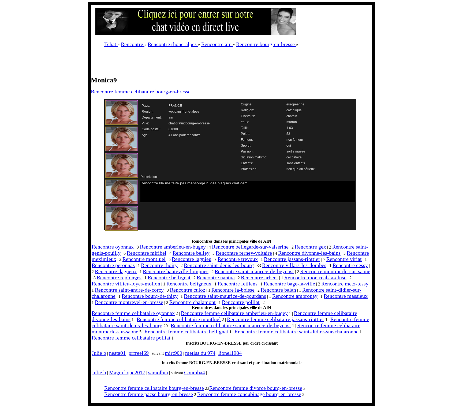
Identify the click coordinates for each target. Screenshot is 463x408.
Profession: (249, 169)
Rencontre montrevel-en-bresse (129, 302)
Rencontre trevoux (238, 259)
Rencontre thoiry (159, 265)
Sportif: (246, 145)
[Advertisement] (226, 64)
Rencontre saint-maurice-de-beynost (254, 271)
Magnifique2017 (127, 372)
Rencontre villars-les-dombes (294, 265)
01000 (173, 129)
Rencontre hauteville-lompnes (175, 271)
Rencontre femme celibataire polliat (131, 338)
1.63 (289, 128)
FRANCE (175, 106)
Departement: (152, 117)
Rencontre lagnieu (191, 259)
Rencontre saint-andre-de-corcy (129, 290)
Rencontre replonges (119, 277)
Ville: (145, 123)
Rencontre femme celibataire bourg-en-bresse (141, 91)
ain (171, 117)
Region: (147, 111)
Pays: (146, 106)
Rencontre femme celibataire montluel (179, 319)
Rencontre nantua (216, 277)
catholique (294, 110)
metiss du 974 (200, 353)
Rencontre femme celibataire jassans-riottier (275, 319)
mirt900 (173, 353)
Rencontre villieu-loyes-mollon (126, 284)
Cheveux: (248, 116)
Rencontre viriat (344, 259)
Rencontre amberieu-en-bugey (173, 247)
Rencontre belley (191, 253)
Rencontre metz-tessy (344, 284)
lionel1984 (230, 353)
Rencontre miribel (146, 253)
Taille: (245, 128)
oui (288, 145)
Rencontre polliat (241, 302)
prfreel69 (139, 353)
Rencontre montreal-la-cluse (315, 277)
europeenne (295, 104)
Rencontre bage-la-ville (289, 284)
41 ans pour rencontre (185, 135)
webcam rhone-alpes (184, 111)
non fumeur (294, 140)
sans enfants (295, 163)
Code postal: (151, 129)
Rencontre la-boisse (233, 290)
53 (288, 134)
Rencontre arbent (259, 277)
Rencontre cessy (350, 265)
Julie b (99, 353)
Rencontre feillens (237, 284)
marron (291, 122)
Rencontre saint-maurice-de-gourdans (225, 296)
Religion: (247, 110)
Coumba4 (194, 372)
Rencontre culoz (187, 290)
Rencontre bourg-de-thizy (150, 296)
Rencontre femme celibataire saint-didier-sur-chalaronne (296, 331)
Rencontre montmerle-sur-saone (335, 271)
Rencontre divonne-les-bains (309, 253)
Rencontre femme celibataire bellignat (186, 331)
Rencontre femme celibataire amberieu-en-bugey (234, 313)
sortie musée (295, 151)
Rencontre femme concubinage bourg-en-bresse (249, 394)
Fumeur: (247, 140)
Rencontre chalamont (192, 302)
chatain (291, 116)
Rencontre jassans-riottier (292, 259)
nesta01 (117, 353)
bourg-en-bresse (197, 123)
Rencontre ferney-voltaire (244, 253)
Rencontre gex (310, 247)
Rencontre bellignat (169, 277)
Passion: (247, 151)
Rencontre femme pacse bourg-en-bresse (148, 394)
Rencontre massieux (346, 296)
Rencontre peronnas (113, 265)
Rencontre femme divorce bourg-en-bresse (255, 388)
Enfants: (247, 163)
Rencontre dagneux (116, 271)
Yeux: (245, 122)
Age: (145, 135)
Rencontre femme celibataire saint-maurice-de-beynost (231, 325)
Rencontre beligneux (188, 284)
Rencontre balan (278, 290)
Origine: (246, 104)
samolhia (158, 372)
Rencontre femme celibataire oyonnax (133, 313)
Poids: (245, 134)
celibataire (294, 157)
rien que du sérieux (300, 169)
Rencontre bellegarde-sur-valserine (250, 247)
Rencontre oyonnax (113, 247)
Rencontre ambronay (295, 296)
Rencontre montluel (144, 259)
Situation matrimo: (254, 157)
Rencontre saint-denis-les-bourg (219, 265)
